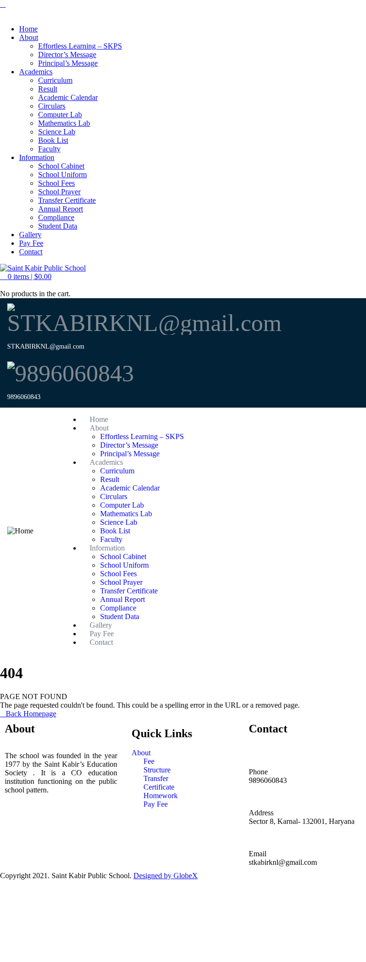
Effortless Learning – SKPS (80, 46)
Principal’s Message (68, 63)
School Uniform (62, 174)
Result (47, 89)
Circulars (51, 106)
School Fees (56, 183)
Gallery (30, 234)
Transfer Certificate (67, 200)
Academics (35, 72)
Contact (30, 252)
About (28, 37)
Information (36, 157)
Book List (53, 140)
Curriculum (55, 80)
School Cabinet (61, 166)
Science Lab (56, 132)
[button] (25, 276)
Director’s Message (67, 54)
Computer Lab (60, 114)
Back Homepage (31, 714)
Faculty (49, 149)
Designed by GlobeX (165, 876)
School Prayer (59, 192)
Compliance (56, 217)
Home (28, 29)
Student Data (57, 226)
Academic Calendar (68, 97)
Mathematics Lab (64, 123)
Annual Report (60, 209)
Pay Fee (31, 243)
